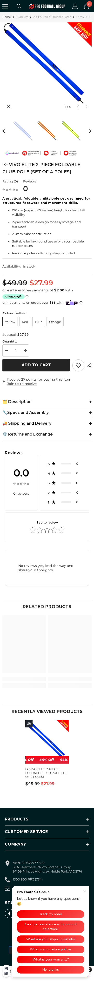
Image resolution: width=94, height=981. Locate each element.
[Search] (19, 6)
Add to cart (36, 365)
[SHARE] (88, 365)
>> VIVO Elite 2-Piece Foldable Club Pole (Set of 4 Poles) (46, 773)
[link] (24, 679)
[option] (47, 67)
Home (6, 17)
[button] (78, 107)
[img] (10, 189)
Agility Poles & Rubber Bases (52, 17)
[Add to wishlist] (78, 365)
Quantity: (9, 341)
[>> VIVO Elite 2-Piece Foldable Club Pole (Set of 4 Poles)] (47, 742)
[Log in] (75, 6)
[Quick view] (29, 723)
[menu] (5, 6)
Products (22, 17)
